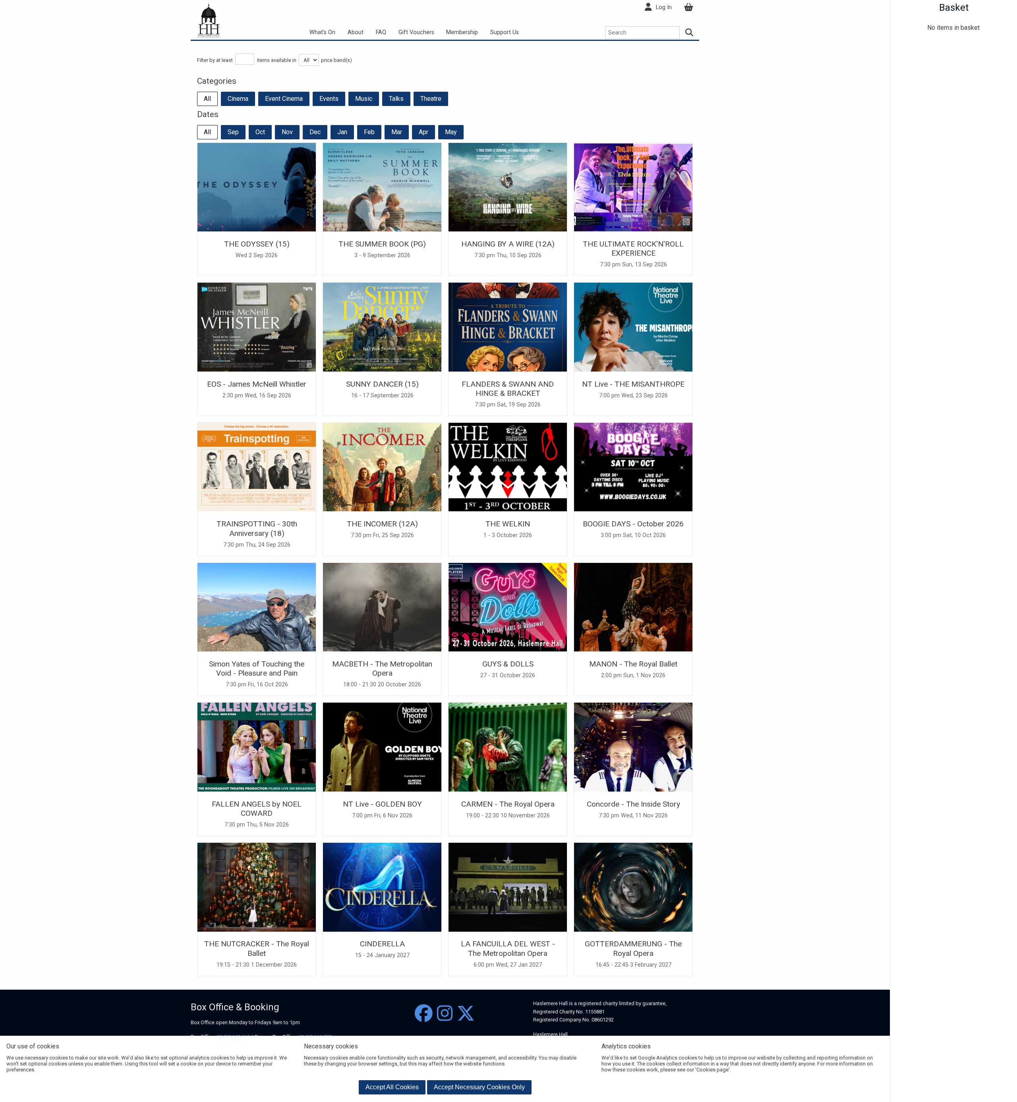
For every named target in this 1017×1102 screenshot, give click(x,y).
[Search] (689, 32)
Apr (423, 132)
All (207, 98)
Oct (260, 132)
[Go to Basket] (688, 7)
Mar (396, 132)
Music (363, 98)
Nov (287, 132)
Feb (369, 132)
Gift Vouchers (416, 32)
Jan (342, 132)
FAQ (381, 32)
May (451, 132)
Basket (954, 7)
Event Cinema (284, 98)
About (355, 32)
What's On (322, 32)
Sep (233, 132)
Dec (315, 132)
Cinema (238, 98)
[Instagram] (444, 1013)
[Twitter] (466, 1013)
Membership (462, 32)
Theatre (430, 98)
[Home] (209, 19)
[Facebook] (424, 1013)
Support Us (504, 32)
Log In (664, 7)
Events (328, 98)
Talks (396, 98)
